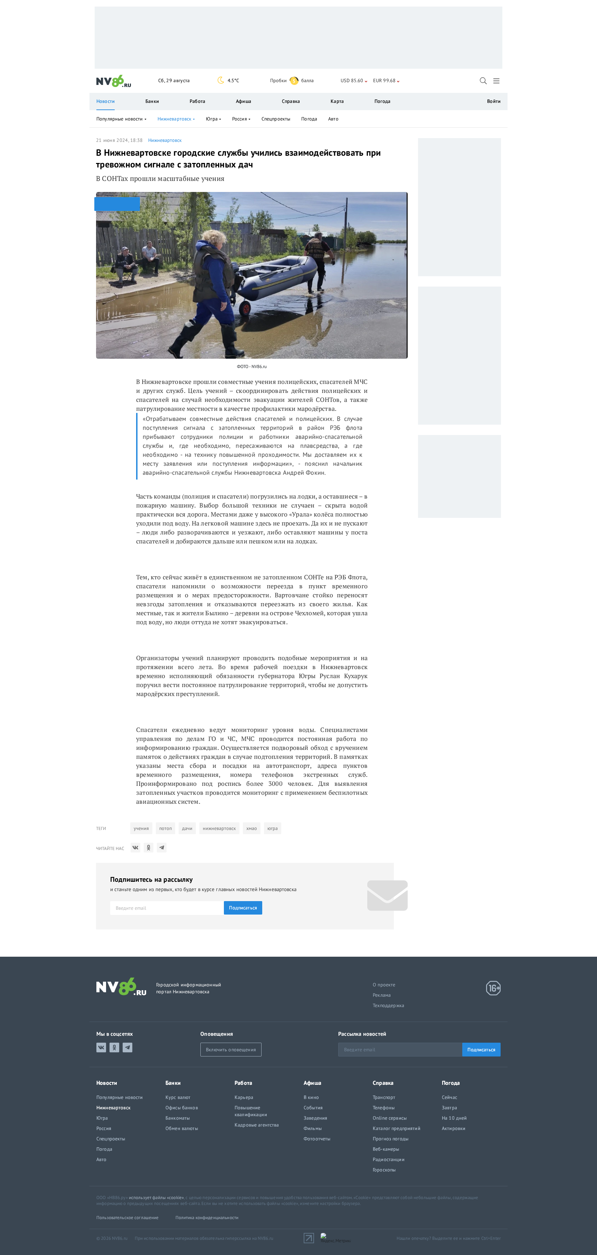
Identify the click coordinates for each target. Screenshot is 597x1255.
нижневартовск (219, 828)
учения (141, 828)
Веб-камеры (386, 1149)
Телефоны (384, 1107)
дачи (187, 828)
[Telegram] (162, 847)
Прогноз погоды (390, 1139)
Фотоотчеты (317, 1139)
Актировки (453, 1128)
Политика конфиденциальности (207, 1217)
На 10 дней (454, 1118)
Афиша (243, 101)
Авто (333, 119)
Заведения (315, 1118)
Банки (152, 101)
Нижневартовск (165, 140)
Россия (239, 119)
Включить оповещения (231, 1049)
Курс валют (177, 1097)
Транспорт (384, 1097)
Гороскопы (384, 1170)
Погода (382, 101)
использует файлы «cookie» (156, 1197)
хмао (251, 828)
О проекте (384, 985)
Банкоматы (177, 1118)
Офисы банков (181, 1107)
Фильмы (313, 1128)
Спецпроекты (276, 119)
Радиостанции (389, 1159)
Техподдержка (388, 1005)
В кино (311, 1097)
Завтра (449, 1107)
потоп (165, 828)
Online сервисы (390, 1118)
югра (272, 828)
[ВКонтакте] (135, 847)
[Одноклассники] (148, 847)
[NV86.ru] (113, 81)
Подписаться (243, 908)
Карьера (244, 1097)
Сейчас (449, 1097)
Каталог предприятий (396, 1128)
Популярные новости (119, 119)
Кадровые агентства (257, 1125)
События (313, 1107)
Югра (212, 119)
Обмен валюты (181, 1128)
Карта (337, 101)
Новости (105, 101)
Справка (291, 101)
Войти (494, 101)
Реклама (382, 995)
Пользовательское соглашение (127, 1217)
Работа (197, 101)
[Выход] (497, 80)
